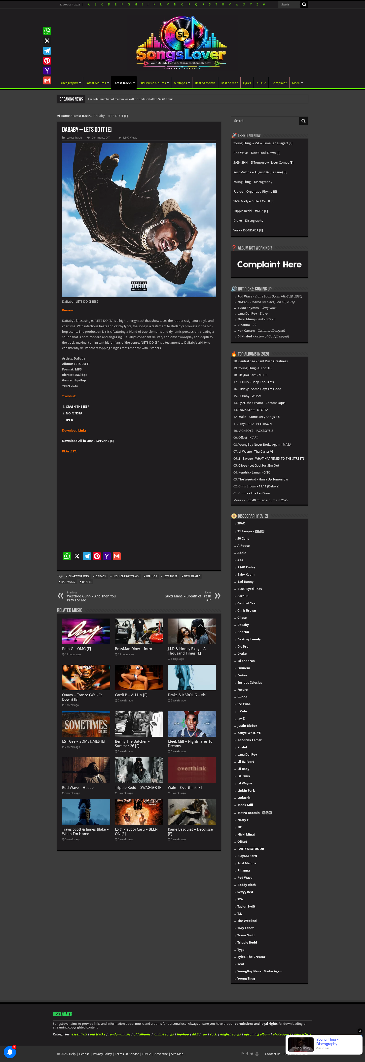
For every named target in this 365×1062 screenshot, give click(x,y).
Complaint (279, 83)
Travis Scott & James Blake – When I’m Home (85, 831)
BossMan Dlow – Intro (133, 649)
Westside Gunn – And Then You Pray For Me (91, 596)
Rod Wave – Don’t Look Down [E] (256, 153)
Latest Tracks (122, 83)
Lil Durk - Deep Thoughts (256, 382)
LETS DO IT (170, 576)
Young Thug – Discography (252, 182)
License (84, 1054)
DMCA (146, 1054)
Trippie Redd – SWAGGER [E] (138, 787)
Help (72, 1054)
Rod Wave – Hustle (78, 787)
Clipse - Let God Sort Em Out (258, 465)
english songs (230, 1034)
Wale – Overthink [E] (185, 787)
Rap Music (68, 582)
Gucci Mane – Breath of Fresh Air (188, 596)
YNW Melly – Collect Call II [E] (253, 201)
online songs (164, 1034)
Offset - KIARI (247, 437)
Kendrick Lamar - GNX (254, 472)
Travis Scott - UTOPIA (253, 410)
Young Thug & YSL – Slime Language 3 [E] (262, 143)
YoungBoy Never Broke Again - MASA (264, 444)
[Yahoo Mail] (47, 70)
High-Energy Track (126, 576)
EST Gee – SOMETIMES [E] (83, 741)
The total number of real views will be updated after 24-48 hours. (130, 99)
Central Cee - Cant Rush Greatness (263, 361)
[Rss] (243, 1054)
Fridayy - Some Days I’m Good (259, 389)
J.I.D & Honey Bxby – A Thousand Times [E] (187, 651)
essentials (79, 1034)
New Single (192, 576)
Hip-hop (151, 576)
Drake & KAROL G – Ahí (187, 695)
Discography (69, 83)
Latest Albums (96, 83)
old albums (141, 1034)
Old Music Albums (153, 83)
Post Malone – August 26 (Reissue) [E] (260, 172)
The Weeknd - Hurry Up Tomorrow (263, 479)
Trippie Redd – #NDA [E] (250, 211)
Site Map (177, 1054)
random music (119, 1034)
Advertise (161, 1054)
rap (204, 1034)
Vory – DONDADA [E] (248, 230)
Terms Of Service (127, 1054)
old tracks (97, 1034)
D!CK (69, 420)
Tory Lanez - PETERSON (255, 424)
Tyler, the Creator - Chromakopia (262, 403)
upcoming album (256, 1034)
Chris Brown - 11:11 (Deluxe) (258, 486)
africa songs (282, 1034)
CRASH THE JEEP (77, 406)
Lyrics (247, 83)
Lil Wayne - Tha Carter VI (255, 451)
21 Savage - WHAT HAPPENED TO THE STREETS (271, 458)
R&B (195, 1034)
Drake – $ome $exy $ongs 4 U (259, 417)
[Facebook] (247, 1054)
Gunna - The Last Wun (254, 493)
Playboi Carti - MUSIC (253, 375)
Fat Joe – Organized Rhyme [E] (255, 191)
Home (65, 116)
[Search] (304, 4)
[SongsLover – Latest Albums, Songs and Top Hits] (182, 42)
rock (213, 1034)
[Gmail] (47, 80)
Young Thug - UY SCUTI (255, 368)
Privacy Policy (102, 1054)
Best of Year (229, 83)
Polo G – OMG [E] (76, 649)
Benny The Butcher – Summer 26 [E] (132, 743)
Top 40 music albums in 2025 (267, 500)
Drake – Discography (248, 220)
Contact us (272, 1054)
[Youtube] (257, 1054)
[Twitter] (252, 1054)
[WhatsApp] (47, 31)
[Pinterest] (47, 61)
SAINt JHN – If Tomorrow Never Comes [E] (263, 162)
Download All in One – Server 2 (85, 441)
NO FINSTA (74, 413)
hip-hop (183, 1034)
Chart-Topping (79, 576)
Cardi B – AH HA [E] (131, 695)
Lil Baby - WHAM (249, 396)
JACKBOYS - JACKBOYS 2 (255, 431)
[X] (47, 41)
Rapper (86, 582)
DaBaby (101, 576)
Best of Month (205, 83)
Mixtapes (180, 83)
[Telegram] (47, 51)
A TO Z (261, 83)
